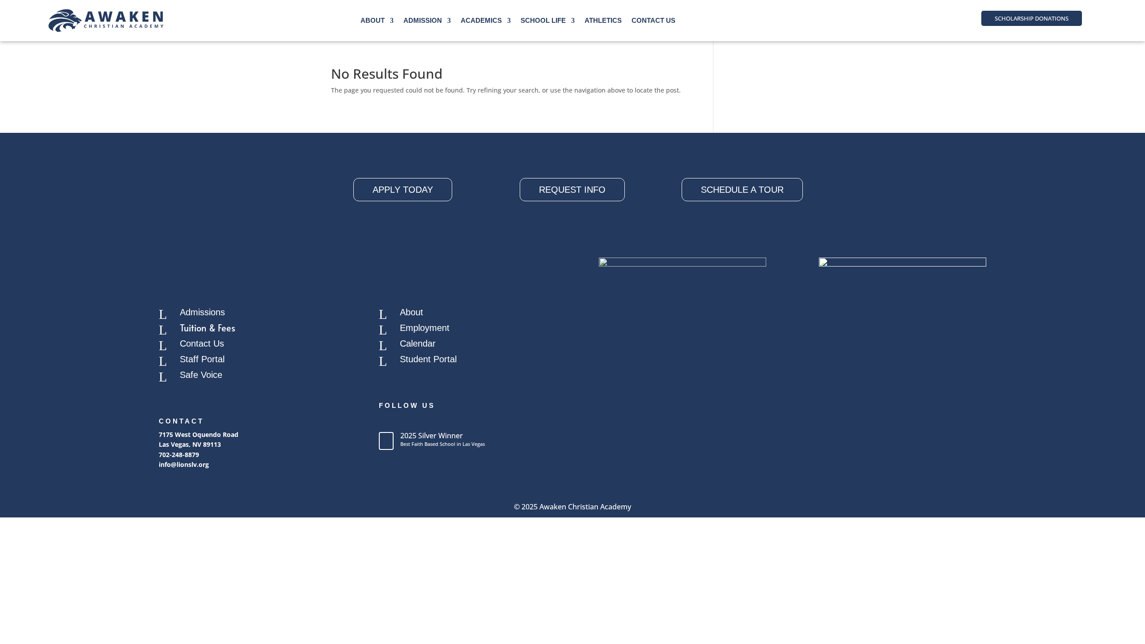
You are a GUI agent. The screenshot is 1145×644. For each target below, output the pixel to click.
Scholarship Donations (1032, 18)
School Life (543, 20)
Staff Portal (202, 359)
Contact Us (653, 20)
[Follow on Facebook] (386, 421)
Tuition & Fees (207, 328)
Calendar (418, 343)
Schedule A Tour (742, 190)
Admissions (202, 312)
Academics (481, 20)
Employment (425, 328)
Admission (422, 20)
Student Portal (428, 359)
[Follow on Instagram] (404, 421)
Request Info (572, 190)
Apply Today (403, 190)
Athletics (603, 20)
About (372, 20)
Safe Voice (201, 375)
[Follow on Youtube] (422, 421)
